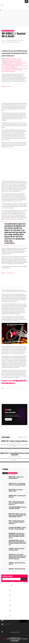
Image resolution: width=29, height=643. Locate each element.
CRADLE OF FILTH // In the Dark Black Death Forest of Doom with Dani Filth (14, 454)
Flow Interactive (16, 640)
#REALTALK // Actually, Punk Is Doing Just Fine (17, 563)
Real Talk (14, 473)
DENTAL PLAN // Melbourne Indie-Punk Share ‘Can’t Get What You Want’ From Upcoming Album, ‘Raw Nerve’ (17, 515)
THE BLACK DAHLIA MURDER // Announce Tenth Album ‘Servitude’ (17, 507)
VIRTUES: (10, 71)
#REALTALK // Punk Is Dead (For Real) (17, 569)
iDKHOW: (10, 68)
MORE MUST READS (22, 437)
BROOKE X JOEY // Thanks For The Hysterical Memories (14, 441)
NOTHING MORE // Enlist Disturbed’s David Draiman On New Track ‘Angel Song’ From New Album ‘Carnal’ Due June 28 (17, 535)
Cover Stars (5, 31)
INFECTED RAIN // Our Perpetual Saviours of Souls (16, 490)
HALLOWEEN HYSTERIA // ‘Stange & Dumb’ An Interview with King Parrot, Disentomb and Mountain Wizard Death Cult (17, 542)
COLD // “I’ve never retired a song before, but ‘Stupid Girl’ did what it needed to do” (16, 503)
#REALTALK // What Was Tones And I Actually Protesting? (16, 549)
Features (11, 31)
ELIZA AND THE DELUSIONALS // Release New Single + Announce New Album (17, 528)
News (10, 473)
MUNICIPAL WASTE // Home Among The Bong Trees (17, 496)
